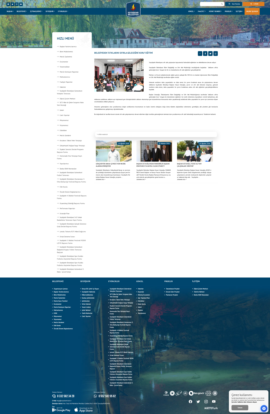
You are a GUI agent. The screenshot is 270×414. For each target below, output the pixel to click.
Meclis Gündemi (65, 135)
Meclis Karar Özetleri (61, 301)
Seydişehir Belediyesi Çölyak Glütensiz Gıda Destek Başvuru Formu (71, 225)
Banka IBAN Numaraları (68, 169)
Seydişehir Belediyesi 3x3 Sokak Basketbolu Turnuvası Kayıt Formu (69, 218)
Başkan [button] (9, 11)
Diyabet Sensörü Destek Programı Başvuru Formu (70, 150)
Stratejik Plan (64, 213)
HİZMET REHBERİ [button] (215, 11)
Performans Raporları (67, 208)
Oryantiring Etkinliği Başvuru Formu (72, 203)
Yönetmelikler (65, 67)
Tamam (240, 408)
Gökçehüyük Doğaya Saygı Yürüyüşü (72, 146)
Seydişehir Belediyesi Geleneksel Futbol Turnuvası (69, 173)
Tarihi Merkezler (87, 313)
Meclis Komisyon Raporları (69, 72)
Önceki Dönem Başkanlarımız (70, 192)
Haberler (63, 87)
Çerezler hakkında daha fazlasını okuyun (244, 402)
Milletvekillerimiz (87, 295)
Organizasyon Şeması (61, 289)
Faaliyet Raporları (66, 82)
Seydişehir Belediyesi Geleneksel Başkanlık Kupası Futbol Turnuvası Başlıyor (69, 249)
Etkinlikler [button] (62, 11)
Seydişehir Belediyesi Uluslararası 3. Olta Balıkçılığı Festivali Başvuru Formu (71, 180)
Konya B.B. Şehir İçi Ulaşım (90, 289)
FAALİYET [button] (201, 11)
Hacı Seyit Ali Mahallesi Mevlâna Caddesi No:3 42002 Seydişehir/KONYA (81, 404)
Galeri (62, 110)
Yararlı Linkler (86, 307)
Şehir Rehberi (86, 310)
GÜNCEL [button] (191, 11)
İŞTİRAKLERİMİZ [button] (35, 11)
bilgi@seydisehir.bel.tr (62, 401)
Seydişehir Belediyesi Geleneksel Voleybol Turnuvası (69, 92)
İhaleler (140, 310)
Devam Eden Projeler (173, 292)
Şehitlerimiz (86, 301)
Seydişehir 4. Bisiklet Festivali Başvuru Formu (71, 197)
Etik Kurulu (64, 187)
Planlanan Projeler (172, 295)
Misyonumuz (64, 120)
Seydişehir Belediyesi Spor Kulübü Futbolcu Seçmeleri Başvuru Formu (70, 257)
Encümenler (64, 62)
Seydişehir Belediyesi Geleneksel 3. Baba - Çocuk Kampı (70, 270)
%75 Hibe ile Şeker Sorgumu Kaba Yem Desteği (70, 103)
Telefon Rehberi (199, 292)
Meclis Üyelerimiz (66, 57)
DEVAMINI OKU (100, 179)
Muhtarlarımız (65, 77)
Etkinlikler (63, 130)
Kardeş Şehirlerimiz (88, 298)
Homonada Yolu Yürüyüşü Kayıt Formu (69, 157)
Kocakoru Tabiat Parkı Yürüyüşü (71, 140)
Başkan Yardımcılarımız (68, 46)
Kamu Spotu (142, 304)
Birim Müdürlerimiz (66, 52)
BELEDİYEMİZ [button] (21, 11)
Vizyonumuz (64, 125)
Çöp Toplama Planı (144, 298)
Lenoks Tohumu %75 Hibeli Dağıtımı (73, 231)
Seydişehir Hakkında (88, 292)
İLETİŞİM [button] (239, 11)
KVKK (55, 313)
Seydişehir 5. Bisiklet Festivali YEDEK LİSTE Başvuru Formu (71, 241)
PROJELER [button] (228, 11)
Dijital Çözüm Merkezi (67, 99)
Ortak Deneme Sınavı (67, 237)
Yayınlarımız (64, 164)
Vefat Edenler (86, 304)
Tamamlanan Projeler (173, 289)
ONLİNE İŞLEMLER (252, 11)
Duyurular (141, 292)
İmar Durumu (236, 4)
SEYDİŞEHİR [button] (50, 11)
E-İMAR (256, 4)
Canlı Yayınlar (65, 115)
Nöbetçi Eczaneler (144, 295)
